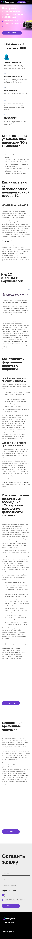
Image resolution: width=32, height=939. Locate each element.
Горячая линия (21, 2)
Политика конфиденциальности (8, 925)
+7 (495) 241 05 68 (8, 922)
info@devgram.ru (8, 931)
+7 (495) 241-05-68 (9, 891)
